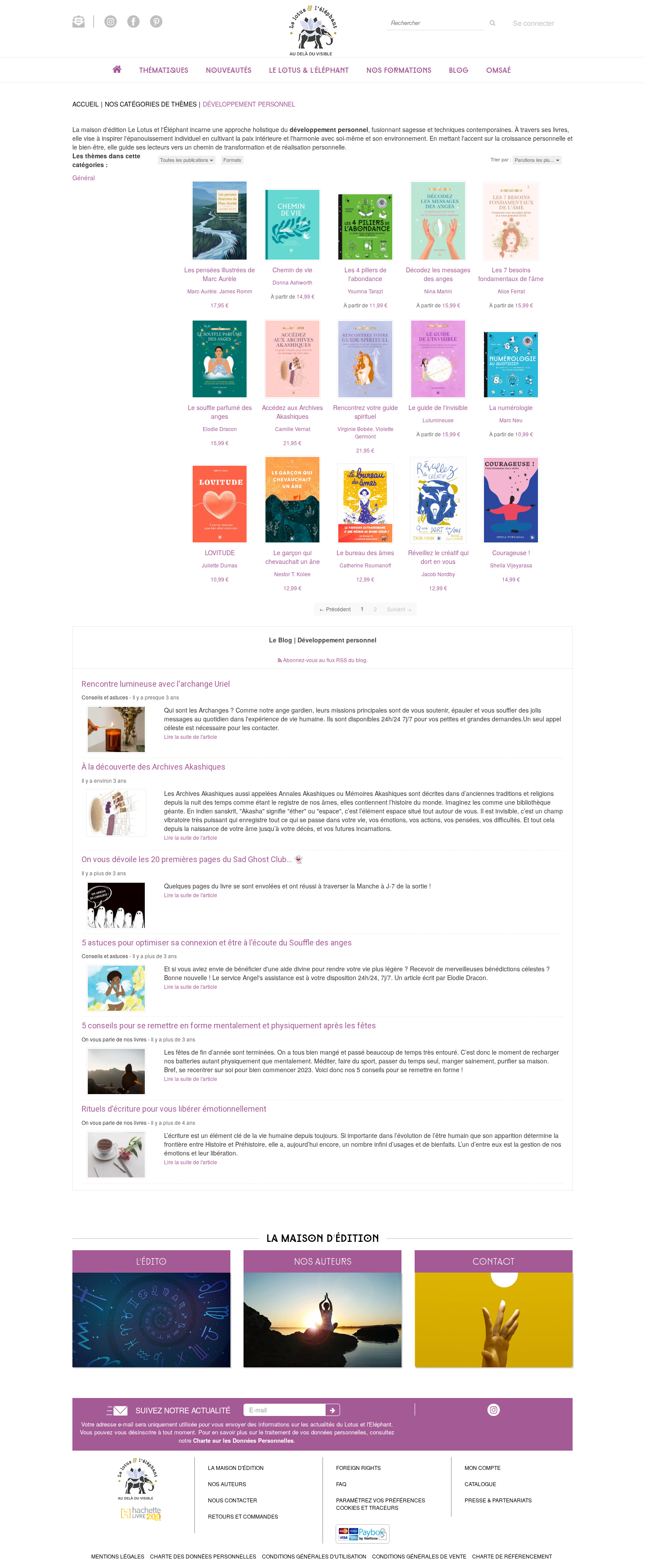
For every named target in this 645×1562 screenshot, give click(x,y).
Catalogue (480, 1483)
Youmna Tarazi (365, 291)
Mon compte (483, 1467)
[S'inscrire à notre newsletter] (83, 20)
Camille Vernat (292, 428)
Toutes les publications (185, 159)
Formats (232, 159)
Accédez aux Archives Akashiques (292, 412)
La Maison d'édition (236, 1467)
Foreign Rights (358, 1467)
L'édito (151, 1261)
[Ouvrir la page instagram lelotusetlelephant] (110, 20)
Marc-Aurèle (202, 291)
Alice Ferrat (511, 291)
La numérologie (511, 407)
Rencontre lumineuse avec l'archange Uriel (156, 683)
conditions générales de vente (419, 1556)
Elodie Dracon (220, 428)
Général (83, 177)
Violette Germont (374, 432)
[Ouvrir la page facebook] (133, 20)
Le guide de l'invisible (438, 407)
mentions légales (117, 1556)
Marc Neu (511, 420)
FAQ (341, 1483)
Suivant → (399, 609)
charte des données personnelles (203, 1556)
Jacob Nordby (438, 574)
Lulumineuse (438, 420)
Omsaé (498, 70)
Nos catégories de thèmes (151, 104)
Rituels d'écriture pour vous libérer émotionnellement (174, 1108)
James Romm (235, 291)
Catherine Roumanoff (365, 565)
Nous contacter (232, 1500)
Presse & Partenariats (498, 1500)
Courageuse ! (511, 552)
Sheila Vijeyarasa (511, 565)
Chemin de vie (292, 269)
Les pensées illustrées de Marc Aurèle (219, 274)
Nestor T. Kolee (292, 574)
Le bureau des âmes (365, 552)
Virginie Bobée (355, 428)
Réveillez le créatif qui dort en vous (438, 557)
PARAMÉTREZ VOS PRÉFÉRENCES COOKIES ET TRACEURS (380, 1503)
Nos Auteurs (227, 1483)
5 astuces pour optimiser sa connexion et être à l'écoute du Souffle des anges (217, 942)
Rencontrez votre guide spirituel (365, 412)
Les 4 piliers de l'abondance (365, 274)
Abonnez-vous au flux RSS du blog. (325, 659)
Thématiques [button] (163, 70)
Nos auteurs (322, 1261)
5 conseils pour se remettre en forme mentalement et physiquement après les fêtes (229, 1025)
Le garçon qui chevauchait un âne (292, 557)
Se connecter (533, 23)
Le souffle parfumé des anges (220, 412)
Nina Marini (438, 291)
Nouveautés (228, 70)
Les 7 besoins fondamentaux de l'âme (511, 274)
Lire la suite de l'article (190, 736)
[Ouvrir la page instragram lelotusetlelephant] (493, 1409)
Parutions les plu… (535, 159)
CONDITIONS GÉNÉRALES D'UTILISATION (314, 1556)
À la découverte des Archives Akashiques (154, 766)
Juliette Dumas (219, 565)
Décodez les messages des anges (438, 274)
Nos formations (398, 70)
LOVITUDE (220, 552)
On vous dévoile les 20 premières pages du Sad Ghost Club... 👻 (192, 859)
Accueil (85, 104)
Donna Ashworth (292, 282)
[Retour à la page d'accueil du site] (313, 30)
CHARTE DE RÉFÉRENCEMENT (512, 1556)
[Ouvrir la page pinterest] (156, 20)
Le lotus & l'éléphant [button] (309, 70)
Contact (494, 1261)
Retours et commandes (243, 1516)
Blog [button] (459, 70)
